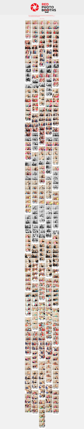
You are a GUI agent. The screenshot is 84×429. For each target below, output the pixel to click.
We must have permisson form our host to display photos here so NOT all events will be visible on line (40, 15)
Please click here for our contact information (34, 16)
